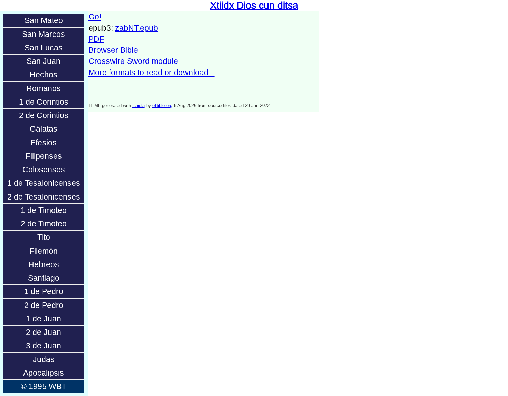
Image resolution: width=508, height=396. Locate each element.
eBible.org (162, 105)
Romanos (43, 88)
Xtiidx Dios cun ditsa (254, 5)
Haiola (138, 105)
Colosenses (43, 169)
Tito (43, 237)
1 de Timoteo (44, 210)
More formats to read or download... (151, 72)
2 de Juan (43, 332)
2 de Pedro (43, 305)
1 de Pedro (43, 291)
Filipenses (44, 156)
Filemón (43, 251)
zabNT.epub (136, 27)
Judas (44, 359)
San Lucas (44, 47)
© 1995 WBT (43, 386)
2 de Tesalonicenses (43, 196)
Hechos (43, 74)
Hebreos (43, 264)
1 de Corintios (43, 101)
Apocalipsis (43, 372)
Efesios (43, 142)
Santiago (43, 277)
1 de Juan (43, 318)
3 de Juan (43, 345)
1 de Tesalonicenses (43, 182)
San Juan (43, 61)
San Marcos (43, 34)
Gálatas (43, 128)
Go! (94, 16)
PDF (96, 39)
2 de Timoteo (44, 223)
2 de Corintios (43, 115)
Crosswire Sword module (133, 61)
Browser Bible (113, 50)
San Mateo (44, 20)
